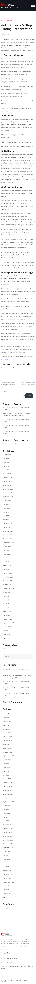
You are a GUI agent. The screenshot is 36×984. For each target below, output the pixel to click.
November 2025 (8, 489)
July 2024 (6, 550)
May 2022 (6, 638)
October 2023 (7, 585)
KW (3, 34)
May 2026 (6, 466)
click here (4, 359)
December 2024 (8, 531)
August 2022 (7, 627)
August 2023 (7, 592)
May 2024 (6, 558)
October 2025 (7, 493)
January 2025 (7, 527)
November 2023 (8, 581)
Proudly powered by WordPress (11, 980)
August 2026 (7, 454)
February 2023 (7, 615)
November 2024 (8, 535)
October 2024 (7, 539)
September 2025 (8, 497)
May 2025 (6, 512)
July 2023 (6, 596)
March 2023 (7, 611)
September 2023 (8, 588)
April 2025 (6, 516)
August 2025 (7, 500)
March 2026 (7, 474)
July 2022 (6, 630)
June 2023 (6, 600)
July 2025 (6, 504)
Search (5, 391)
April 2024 (6, 562)
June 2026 (6, 462)
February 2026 (7, 477)
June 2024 (6, 554)
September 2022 (8, 623)
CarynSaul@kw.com (12, 958)
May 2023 (6, 604)
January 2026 (7, 481)
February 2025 (7, 523)
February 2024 (7, 569)
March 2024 (7, 565)
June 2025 (6, 508)
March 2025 (7, 520)
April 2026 (6, 470)
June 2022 (6, 634)
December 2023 (8, 577)
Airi (28, 980)
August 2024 (7, 546)
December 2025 (8, 485)
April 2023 (6, 607)
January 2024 (7, 573)
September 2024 (8, 542)
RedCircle (13, 368)
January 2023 (7, 619)
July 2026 (6, 458)
